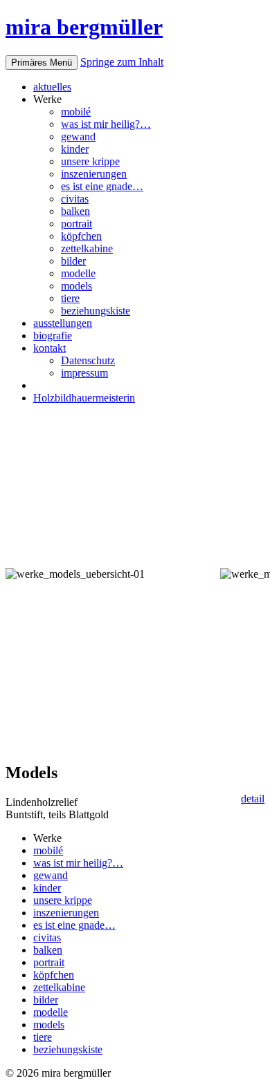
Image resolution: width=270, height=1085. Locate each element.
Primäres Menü (41, 62)
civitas (75, 199)
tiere (70, 298)
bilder (73, 261)
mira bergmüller (84, 27)
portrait (76, 223)
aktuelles (52, 87)
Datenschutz (88, 360)
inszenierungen (94, 174)
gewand (78, 136)
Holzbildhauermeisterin (84, 398)
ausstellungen (62, 323)
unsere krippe (90, 161)
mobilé (76, 111)
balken (75, 211)
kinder (75, 149)
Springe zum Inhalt (121, 62)
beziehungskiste (95, 311)
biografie (52, 335)
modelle (78, 273)
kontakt (49, 348)
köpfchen (81, 236)
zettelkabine (87, 248)
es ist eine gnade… (102, 186)
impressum (84, 373)
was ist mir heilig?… (106, 124)
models (76, 286)
